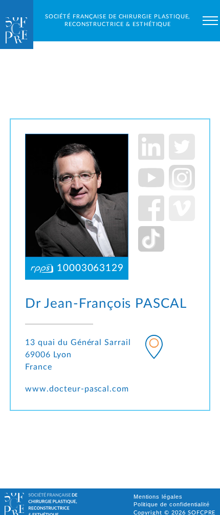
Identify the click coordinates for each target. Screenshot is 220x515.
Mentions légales (158, 497)
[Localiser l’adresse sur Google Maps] (154, 349)
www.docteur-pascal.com (77, 389)
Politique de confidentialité (172, 504)
